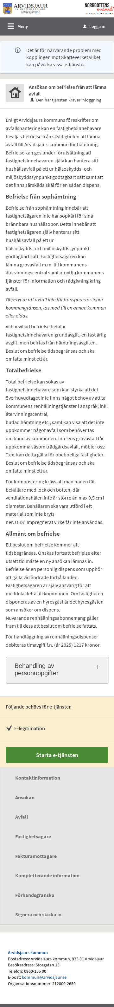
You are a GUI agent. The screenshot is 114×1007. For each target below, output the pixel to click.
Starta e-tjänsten (57, 755)
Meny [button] (22, 26)
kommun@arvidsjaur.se (44, 977)
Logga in (94, 26)
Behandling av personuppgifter (37, 669)
